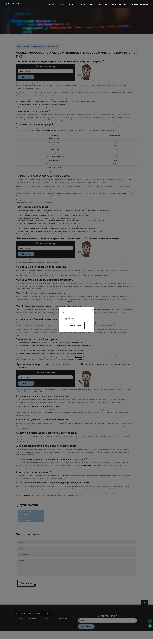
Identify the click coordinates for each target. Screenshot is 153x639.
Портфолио (81, 4)
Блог (92, 4)
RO (100, 4)
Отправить (75, 325)
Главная (51, 4)
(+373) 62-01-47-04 (119, 4)
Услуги (61, 4)
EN (106, 4)
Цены (71, 4)
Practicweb (13, 3)
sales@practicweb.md (140, 4)
